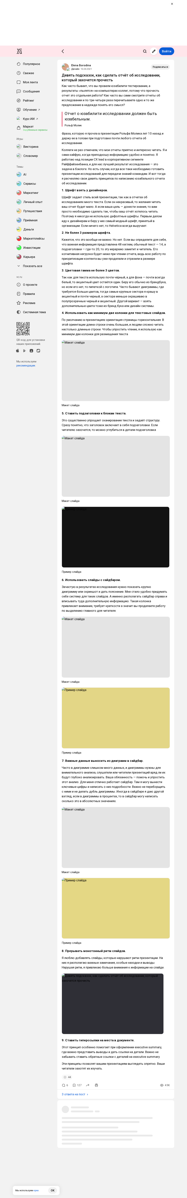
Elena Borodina (81, 65)
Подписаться (160, 67)
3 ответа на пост (73, 1094)
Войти (166, 51)
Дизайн (75, 69)
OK (52, 1190)
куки (36, 1190)
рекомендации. (26, 365)
